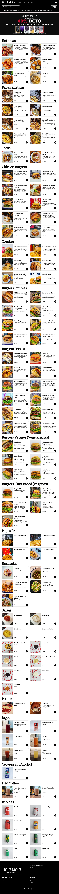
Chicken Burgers (29, 10)
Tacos (21, 10)
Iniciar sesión (33, 883)
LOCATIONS (26, 2)
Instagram (4, 880)
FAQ (32, 2)
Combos (37, 10)
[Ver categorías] (55, 10)
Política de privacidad (35, 867)
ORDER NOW (19, 2)
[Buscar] (2, 10)
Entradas (6, 10)
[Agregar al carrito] (27, 54)
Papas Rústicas (14, 10)
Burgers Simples (45, 10)
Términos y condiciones (36, 865)
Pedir (31, 880)
